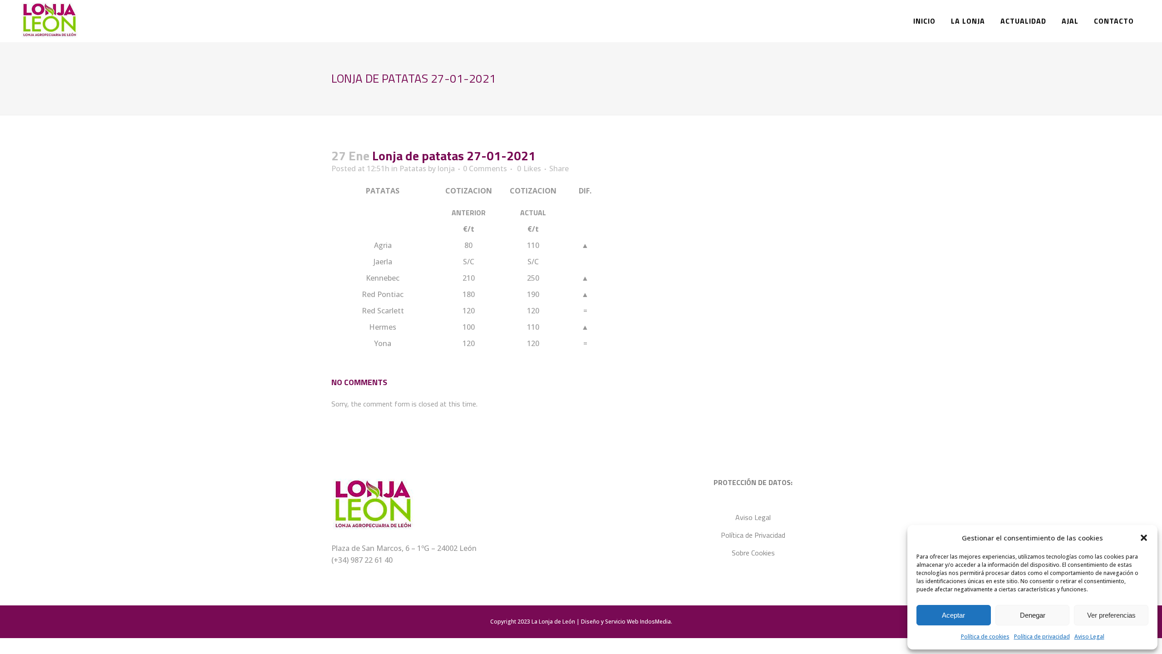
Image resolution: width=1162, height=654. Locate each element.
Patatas (412, 168)
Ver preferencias (1111, 615)
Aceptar (953, 615)
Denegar (1032, 615)
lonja (446, 168)
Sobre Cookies (753, 552)
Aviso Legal (1089, 636)
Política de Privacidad (753, 535)
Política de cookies (985, 636)
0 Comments (485, 168)
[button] (1143, 537)
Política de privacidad (1042, 636)
